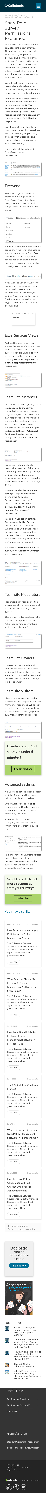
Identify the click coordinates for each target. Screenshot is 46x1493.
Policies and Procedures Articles (22, 1447)
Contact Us (12, 1411)
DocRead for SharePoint (18, 1399)
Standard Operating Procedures (22, 1441)
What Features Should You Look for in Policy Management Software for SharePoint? (26, 1343)
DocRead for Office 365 (18, 1405)
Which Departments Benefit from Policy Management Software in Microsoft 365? (22, 1133)
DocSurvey (16, 1229)
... (25, 956)
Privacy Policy (13, 1464)
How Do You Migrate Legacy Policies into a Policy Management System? (23, 934)
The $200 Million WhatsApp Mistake (24, 1365)
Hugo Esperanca (19, 1226)
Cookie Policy (13, 1470)
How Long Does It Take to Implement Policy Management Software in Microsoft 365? (27, 1355)
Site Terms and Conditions (19, 1467)
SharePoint (29, 1229)
